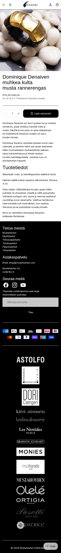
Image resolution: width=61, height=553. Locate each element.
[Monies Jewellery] (30, 452)
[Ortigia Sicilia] (30, 501)
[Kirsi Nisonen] (30, 411)
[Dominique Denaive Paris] (30, 375)
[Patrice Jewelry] (30, 525)
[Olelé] (30, 490)
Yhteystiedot (9, 250)
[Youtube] (23, 285)
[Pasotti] (30, 512)
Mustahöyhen (9, 232)
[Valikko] (3, 4)
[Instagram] (14, 285)
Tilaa (30, 312)
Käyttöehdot (9, 236)
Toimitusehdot (10, 243)
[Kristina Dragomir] (30, 419)
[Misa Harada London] (30, 467)
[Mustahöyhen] (30, 480)
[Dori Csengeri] (30, 397)
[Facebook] (6, 285)
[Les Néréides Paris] (30, 430)
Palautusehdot (10, 246)
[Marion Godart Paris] (30, 442)
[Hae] (10, 4)
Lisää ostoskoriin (42, 113)
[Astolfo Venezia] (30, 360)
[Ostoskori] (57, 4)
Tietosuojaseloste (11, 239)
